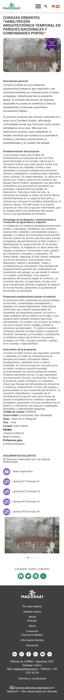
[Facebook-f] (28, 654)
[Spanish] (58, 6)
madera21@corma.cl (26, 668)
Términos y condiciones (32, 678)
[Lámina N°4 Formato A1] (6, 511)
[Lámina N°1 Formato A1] (6, 481)
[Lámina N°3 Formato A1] (6, 501)
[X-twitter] (21, 654)
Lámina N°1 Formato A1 (25, 481)
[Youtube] (42, 654)
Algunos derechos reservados (32, 687)
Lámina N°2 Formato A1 (26, 491)
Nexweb (52, 691)
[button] (38, 6)
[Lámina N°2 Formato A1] (6, 491)
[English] (54, 6)
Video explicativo (22, 471)
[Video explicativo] (6, 471)
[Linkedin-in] (14, 654)
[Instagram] (35, 654)
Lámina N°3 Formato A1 (26, 501)
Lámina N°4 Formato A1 (26, 511)
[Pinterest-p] (49, 654)
